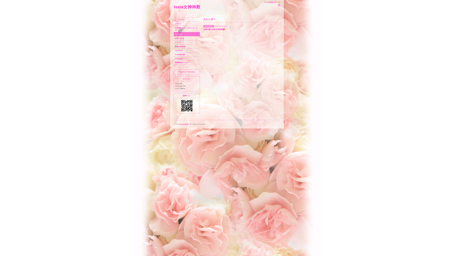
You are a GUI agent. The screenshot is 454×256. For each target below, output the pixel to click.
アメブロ (178, 42)
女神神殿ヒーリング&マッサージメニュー (186, 29)
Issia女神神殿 (187, 7)
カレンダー (179, 34)
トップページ (179, 20)
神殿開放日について (182, 62)
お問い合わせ (179, 38)
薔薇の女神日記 (180, 46)
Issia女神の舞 (180, 54)
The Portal (179, 50)
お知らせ (178, 24)
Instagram (179, 58)
